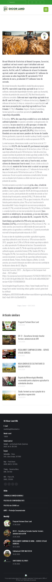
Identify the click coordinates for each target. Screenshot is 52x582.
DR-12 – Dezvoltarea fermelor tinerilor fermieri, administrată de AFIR (31, 337)
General (7, 34)
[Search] (24, 2)
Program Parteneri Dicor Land (28, 322)
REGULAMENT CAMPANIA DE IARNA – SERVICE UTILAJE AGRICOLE (33, 351)
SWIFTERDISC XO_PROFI (20, 560)
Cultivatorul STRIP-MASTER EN (22, 551)
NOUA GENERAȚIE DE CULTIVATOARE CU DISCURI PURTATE (31, 365)
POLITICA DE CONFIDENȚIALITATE (14, 500)
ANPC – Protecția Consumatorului (14, 510)
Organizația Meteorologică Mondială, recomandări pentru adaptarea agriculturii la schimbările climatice (33, 380)
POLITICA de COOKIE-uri (11, 505)
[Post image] (9, 326)
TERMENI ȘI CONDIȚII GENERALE (13, 495)
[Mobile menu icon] (46, 9)
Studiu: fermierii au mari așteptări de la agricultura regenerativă (31, 393)
